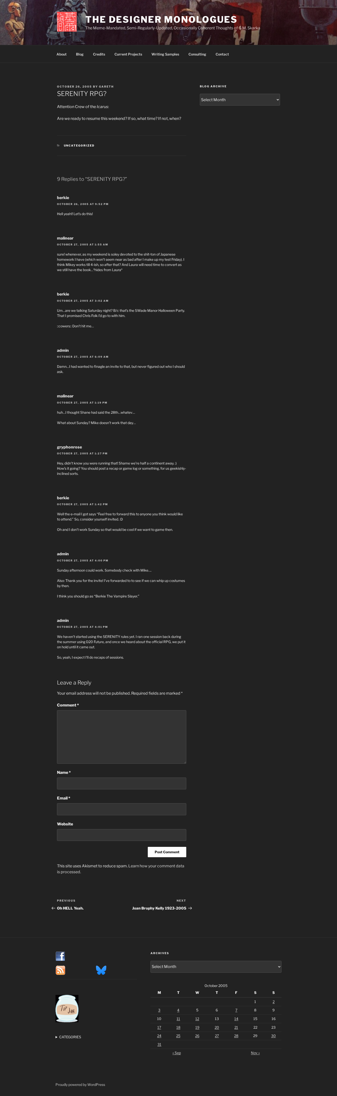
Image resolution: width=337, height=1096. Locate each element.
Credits (99, 54)
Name (64, 772)
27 (217, 1036)
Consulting (197, 54)
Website (65, 824)
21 (236, 1027)
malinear (65, 238)
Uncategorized (79, 145)
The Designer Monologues (161, 19)
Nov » (255, 1053)
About (61, 54)
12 (197, 1019)
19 (197, 1027)
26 (197, 1036)
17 (159, 1027)
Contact (222, 54)
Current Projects (128, 54)
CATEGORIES (70, 1037)
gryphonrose (69, 447)
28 (236, 1036)
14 (236, 1019)
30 (273, 1036)
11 (178, 1019)
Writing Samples (165, 54)
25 (178, 1036)
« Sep (176, 1053)
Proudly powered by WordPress (80, 1084)
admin (63, 350)
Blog (80, 54)
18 (178, 1027)
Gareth (106, 86)
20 (217, 1027)
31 (159, 1044)
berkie (63, 197)
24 (159, 1036)
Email (63, 798)
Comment (68, 705)
